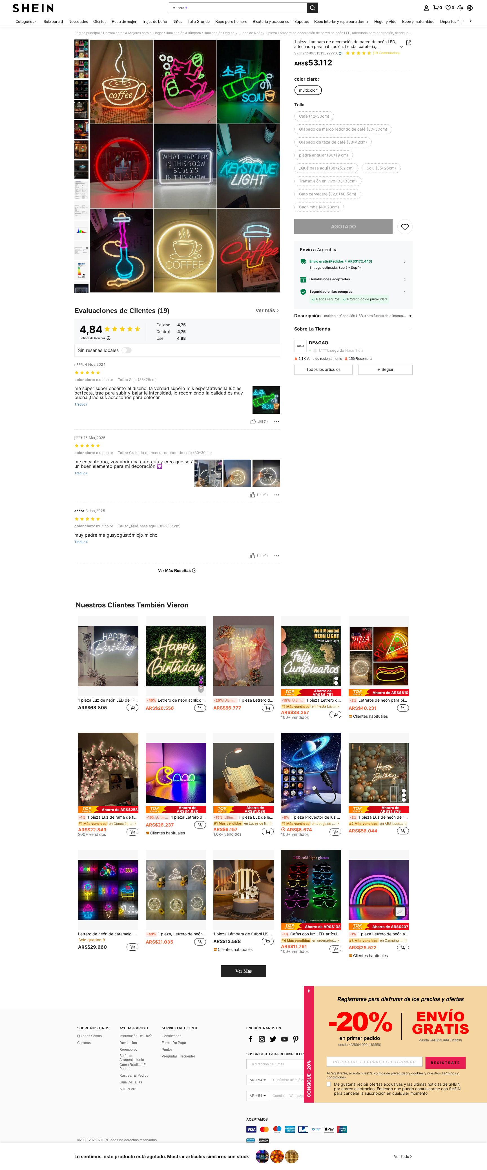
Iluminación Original (219, 33)
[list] (291, 1039)
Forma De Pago (174, 1043)
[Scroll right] (471, 21)
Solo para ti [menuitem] (53, 21)
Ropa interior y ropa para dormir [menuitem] (341, 21)
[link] (437, 7)
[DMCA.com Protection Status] (264, 1140)
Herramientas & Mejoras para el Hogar (133, 33)
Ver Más (243, 971)
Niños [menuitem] (177, 21)
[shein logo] (33, 8)
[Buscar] (312, 8)
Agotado (343, 227)
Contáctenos (171, 1036)
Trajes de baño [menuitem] (154, 21)
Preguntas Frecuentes (179, 1056)
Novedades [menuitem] (78, 21)
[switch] (126, 350)
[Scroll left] (464, 21)
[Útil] (253, 421)
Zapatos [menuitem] (302, 21)
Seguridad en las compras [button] (331, 292)
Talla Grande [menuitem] (199, 21)
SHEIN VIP (127, 1089)
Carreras (84, 1043)
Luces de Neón (250, 33)
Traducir (80, 404)
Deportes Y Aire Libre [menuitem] (458, 21)
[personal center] (426, 8)
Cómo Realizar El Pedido (133, 1067)
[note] (311, 692)
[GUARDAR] (405, 226)
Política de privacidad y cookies (398, 1073)
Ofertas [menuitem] (99, 21)
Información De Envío (135, 1036)
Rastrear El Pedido (134, 1076)
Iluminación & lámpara (183, 33)
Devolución (128, 1043)
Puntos (167, 1050)
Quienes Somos (89, 1036)
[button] (460, 8)
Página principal (87, 33)
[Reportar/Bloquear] (276, 421)
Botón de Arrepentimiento (131, 1058)
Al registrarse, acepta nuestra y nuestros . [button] (393, 1075)
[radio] (308, 90)
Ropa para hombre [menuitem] (231, 21)
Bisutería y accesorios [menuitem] (271, 21)
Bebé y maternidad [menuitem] (418, 21)
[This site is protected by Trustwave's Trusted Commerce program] (250, 1140)
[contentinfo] (330, 1129)
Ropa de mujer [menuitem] (124, 21)
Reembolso (128, 1050)
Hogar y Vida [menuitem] (385, 21)
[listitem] (108, 670)
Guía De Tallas (130, 1082)
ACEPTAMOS (257, 1119)
